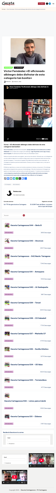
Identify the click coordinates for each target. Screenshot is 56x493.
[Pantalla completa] (51, 466)
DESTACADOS (8, 67)
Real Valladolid (16, 184)
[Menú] (53, 3)
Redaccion (17, 191)
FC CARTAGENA (19, 67)
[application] (41, 460)
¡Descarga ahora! (8, 232)
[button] (41, 3)
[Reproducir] (30, 466)
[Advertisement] (28, 22)
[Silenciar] (49, 466)
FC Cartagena (8, 184)
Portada (3, 9)
